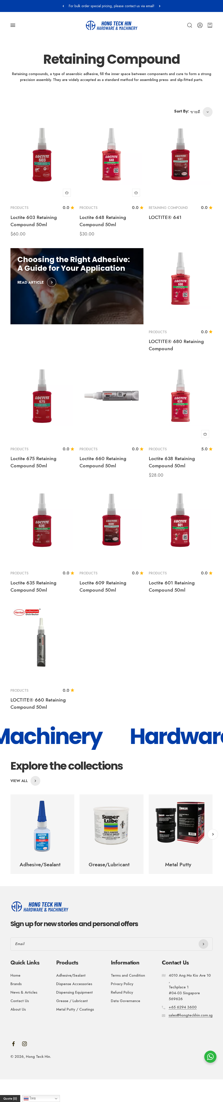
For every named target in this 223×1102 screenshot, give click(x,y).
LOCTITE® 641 (165, 217)
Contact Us (19, 1000)
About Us (18, 1009)
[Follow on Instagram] (24, 1044)
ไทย (32, 1098)
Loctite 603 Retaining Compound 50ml (33, 221)
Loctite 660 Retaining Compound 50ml (102, 462)
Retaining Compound (168, 207)
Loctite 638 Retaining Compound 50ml (172, 462)
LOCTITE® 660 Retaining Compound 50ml (38, 703)
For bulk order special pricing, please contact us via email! (111, 5)
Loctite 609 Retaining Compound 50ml (102, 586)
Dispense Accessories (74, 983)
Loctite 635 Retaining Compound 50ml (33, 586)
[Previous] (63, 6)
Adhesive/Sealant (71, 975)
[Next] (159, 6)
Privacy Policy (122, 983)
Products (19, 207)
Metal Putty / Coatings (75, 1009)
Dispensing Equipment (74, 992)
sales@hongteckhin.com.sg (191, 1015)
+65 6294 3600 (183, 1007)
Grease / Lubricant (72, 1000)
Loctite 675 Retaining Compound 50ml (33, 462)
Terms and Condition (128, 975)
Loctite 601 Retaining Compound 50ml (172, 586)
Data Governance (125, 1000)
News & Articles (23, 992)
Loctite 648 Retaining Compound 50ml (102, 221)
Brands (16, 983)
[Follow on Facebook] (13, 1044)
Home (15, 975)
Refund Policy (122, 992)
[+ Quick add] (67, 193)
